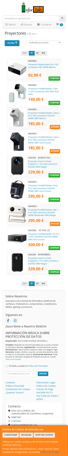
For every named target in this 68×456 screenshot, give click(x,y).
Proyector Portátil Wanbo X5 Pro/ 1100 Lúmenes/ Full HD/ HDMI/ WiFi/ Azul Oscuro (44, 236)
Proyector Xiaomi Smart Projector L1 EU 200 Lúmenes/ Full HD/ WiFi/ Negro (43, 164)
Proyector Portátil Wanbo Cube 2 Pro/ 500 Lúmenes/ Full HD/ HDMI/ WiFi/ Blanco (44, 115)
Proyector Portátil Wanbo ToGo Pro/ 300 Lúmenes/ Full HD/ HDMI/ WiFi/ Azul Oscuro (43, 188)
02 (37, 53)
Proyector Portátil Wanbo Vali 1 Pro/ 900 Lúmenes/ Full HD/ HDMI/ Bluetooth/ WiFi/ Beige (43, 212)
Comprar (54, 78)
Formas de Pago (44, 389)
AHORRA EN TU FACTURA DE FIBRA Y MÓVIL (47, 396)
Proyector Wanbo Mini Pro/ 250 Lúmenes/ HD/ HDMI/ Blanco (43, 66)
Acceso (27, 24)
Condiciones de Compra (18, 389)
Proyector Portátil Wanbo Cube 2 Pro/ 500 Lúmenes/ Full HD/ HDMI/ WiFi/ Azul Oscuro (44, 140)
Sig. (44, 53)
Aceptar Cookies (44, 435)
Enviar (42, 373)
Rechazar (26, 435)
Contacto (45, 24)
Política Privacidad (15, 385)
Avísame (55, 126)
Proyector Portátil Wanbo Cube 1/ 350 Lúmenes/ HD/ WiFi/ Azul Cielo (43, 91)
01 (32, 53)
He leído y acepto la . (28, 366)
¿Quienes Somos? (15, 392)
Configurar (10, 435)
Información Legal (45, 382)
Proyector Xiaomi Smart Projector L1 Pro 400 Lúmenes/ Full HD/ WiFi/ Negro (43, 261)
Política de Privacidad (13, 359)
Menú (12, 24)
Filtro (10, 43)
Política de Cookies (50, 451)
